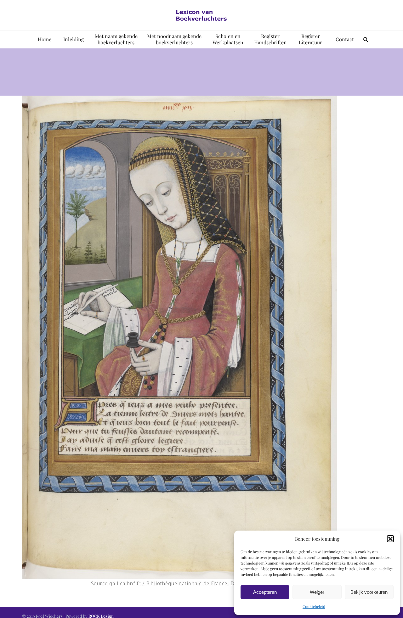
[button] (390, 539)
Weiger (317, 592)
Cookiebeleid (314, 606)
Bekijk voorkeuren (369, 592)
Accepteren (265, 592)
